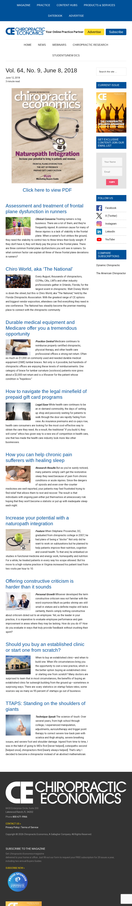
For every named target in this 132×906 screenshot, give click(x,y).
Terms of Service (29, 827)
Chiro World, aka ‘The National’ (39, 269)
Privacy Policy (12, 827)
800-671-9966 (20, 816)
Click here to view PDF (47, 190)
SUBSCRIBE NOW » (15, 868)
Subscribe (116, 32)
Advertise (94, 32)
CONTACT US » (13, 823)
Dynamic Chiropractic (108, 265)
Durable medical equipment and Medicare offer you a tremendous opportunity (41, 328)
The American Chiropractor (111, 273)
